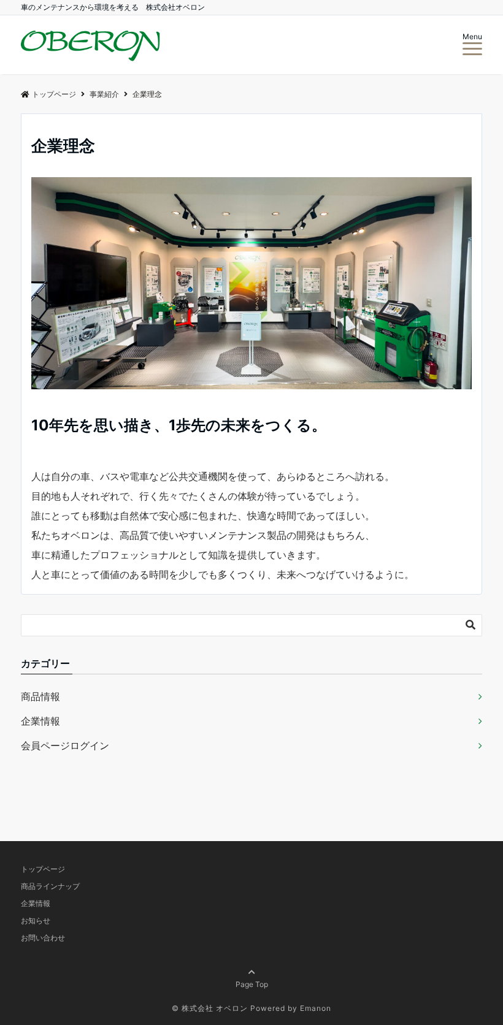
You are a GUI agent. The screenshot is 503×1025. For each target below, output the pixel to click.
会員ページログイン (65, 745)
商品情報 (40, 696)
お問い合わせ (43, 937)
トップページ (43, 869)
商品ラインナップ (50, 886)
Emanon (315, 1008)
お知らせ (35, 920)
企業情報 (40, 721)
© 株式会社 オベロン (210, 1008)
